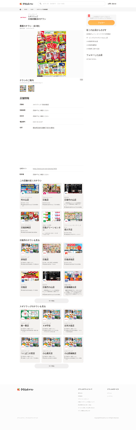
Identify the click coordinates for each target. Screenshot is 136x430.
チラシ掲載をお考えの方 (84, 410)
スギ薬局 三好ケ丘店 (92, 49)
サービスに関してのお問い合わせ (86, 407)
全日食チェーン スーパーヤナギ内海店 (98, 34)
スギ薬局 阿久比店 (92, 41)
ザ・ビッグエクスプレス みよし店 (97, 37)
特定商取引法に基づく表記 (84, 405)
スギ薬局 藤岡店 (91, 45)
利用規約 (80, 396)
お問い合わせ (112, 3)
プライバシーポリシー (83, 399)
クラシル (109, 393)
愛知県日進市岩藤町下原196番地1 (43, 128)
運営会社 (80, 393)
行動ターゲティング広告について (86, 402)
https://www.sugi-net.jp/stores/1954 (45, 168)
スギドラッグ (33, 16)
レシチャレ (110, 396)
